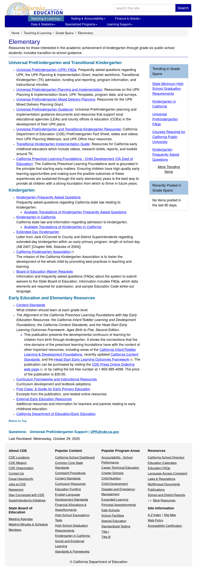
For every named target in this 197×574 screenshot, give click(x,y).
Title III (105, 537)
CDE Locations (19, 457)
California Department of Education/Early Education (56, 413)
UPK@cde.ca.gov (104, 431)
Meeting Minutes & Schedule (28, 524)
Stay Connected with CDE (26, 495)
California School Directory (166, 457)
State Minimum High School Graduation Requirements (168, 88)
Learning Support (118, 24)
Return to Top (18, 420)
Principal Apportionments (118, 504)
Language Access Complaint (167, 473)
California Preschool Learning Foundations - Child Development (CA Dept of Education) (74, 161)
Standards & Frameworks (72, 551)
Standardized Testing (115, 526)
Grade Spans (65, 33)
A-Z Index (154, 515)
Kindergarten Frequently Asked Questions (48, 196)
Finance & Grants (127, 18)
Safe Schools (110, 510)
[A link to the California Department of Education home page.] (34, 8)
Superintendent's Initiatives (27, 500)
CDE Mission (18, 463)
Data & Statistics (42, 24)
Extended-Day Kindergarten (37, 231)
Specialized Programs (80, 24)
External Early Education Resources (44, 398)
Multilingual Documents (164, 484)
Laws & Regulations (161, 478)
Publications (156, 489)
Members (15, 529)
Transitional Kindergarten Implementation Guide (53, 143)
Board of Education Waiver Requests (44, 271)
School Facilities (112, 515)
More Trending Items (169, 169)
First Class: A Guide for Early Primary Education (53, 388)
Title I (105, 531)
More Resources (164, 500)
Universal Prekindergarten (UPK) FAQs (46, 69)
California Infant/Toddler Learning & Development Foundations (80, 352)
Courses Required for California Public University (168, 136)
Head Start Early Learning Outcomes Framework (91, 359)
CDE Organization (21, 468)
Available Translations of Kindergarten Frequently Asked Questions (75, 211)
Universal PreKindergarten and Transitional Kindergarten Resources (68, 128)
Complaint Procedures (70, 473)
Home (16, 33)
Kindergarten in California (36, 216)
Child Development (114, 483)
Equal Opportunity (21, 478)
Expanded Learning (114, 499)
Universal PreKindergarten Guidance (44, 109)
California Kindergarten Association (43, 251)
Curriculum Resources (70, 483)
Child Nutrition (111, 478)
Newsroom (16, 489)
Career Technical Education (120, 467)
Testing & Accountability (87, 18)
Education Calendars (162, 463)
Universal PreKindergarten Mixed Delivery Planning (55, 99)
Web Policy (155, 520)
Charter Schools (112, 473)
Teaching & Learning (45, 18)
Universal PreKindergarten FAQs (165, 118)
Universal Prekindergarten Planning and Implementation (59, 89)
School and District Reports (166, 495)
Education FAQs (159, 468)
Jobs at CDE (17, 484)
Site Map (170, 515)
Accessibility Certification (165, 525)
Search (183, 7)
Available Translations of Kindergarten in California (62, 226)
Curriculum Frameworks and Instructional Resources (56, 378)
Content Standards (30, 304)
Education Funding (68, 489)
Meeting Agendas (21, 519)
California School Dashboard (75, 457)
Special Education (113, 521)
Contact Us (16, 473)
